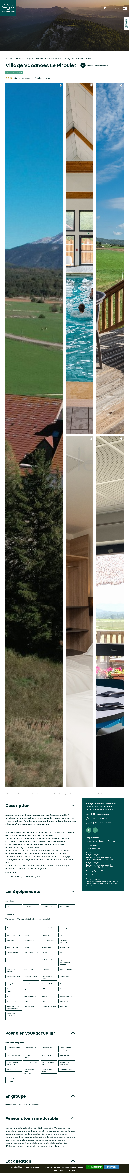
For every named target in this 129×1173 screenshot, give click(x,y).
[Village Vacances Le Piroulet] (34, 435)
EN (115, 11)
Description (12, 794)
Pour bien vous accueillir (46, 794)
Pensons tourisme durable (81, 794)
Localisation (99, 794)
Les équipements (27, 794)
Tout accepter (95, 1167)
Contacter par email (99, 818)
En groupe (63, 794)
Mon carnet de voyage (105, 8)
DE (115, 14)
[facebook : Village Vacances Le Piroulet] (88, 830)
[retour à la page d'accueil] (8, 8)
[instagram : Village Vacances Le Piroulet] (95, 830)
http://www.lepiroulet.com (101, 823)
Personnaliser (112, 1167)
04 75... (100, 814)
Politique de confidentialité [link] (64, 1170)
